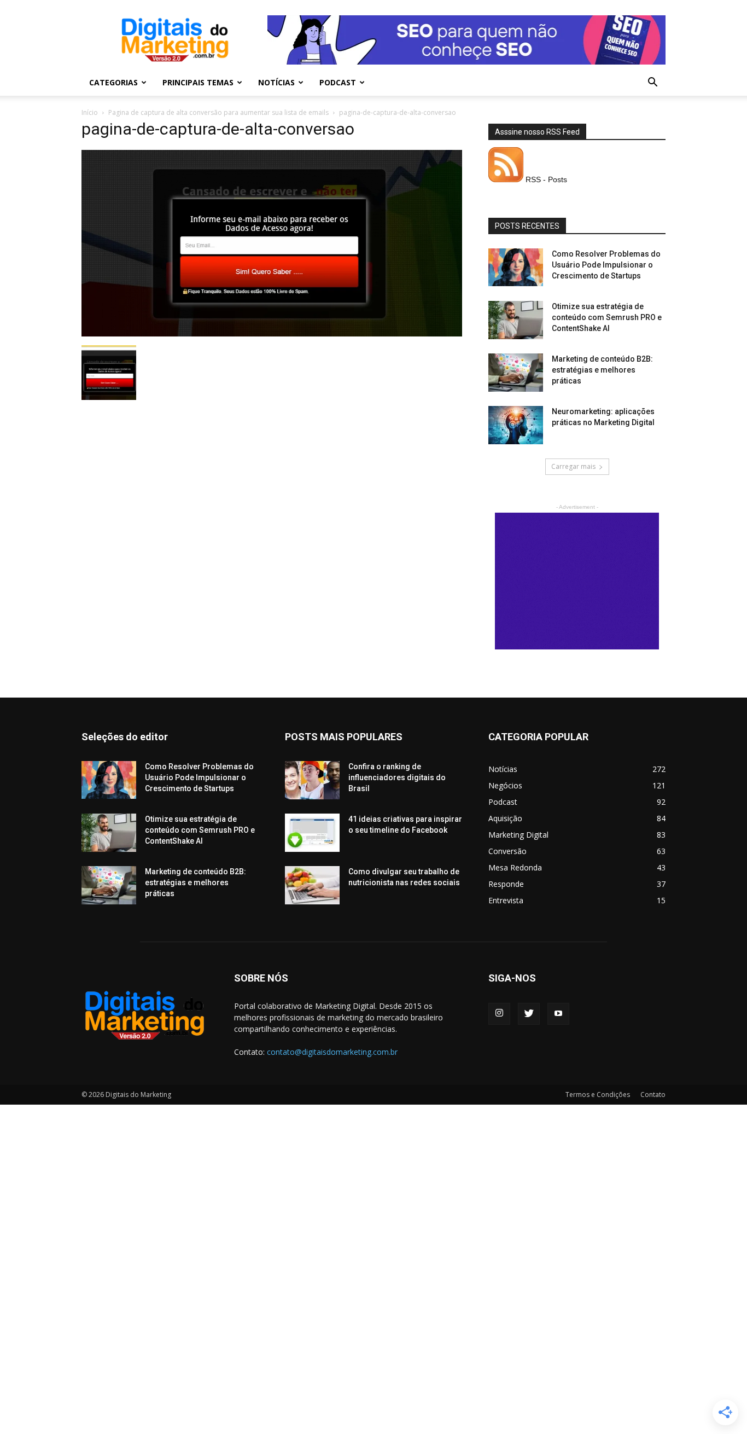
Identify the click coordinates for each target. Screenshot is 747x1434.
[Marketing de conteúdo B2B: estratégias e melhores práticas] (515, 372)
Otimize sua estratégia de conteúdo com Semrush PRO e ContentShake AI (607, 317)
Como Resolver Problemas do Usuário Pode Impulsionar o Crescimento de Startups (606, 264)
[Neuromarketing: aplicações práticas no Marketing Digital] (515, 425)
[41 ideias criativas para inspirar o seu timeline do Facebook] (312, 833)
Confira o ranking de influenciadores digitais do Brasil (397, 777)
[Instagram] (499, 1014)
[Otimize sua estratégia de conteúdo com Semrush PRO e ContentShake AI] (515, 320)
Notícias (276, 82)
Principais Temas (198, 82)
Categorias (113, 82)
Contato (653, 1094)
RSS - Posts (545, 179)
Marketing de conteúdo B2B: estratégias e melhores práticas (602, 370)
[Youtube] (558, 1014)
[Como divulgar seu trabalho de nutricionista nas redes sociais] (312, 885)
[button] (652, 83)
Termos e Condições (597, 1094)
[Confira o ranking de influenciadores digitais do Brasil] (312, 780)
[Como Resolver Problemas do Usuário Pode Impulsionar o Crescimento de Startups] (515, 267)
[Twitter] (529, 1014)
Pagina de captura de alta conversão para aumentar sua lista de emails (218, 112)
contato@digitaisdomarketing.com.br (332, 1052)
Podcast (337, 82)
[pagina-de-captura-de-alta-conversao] (271, 333)
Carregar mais (573, 466)
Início (89, 112)
